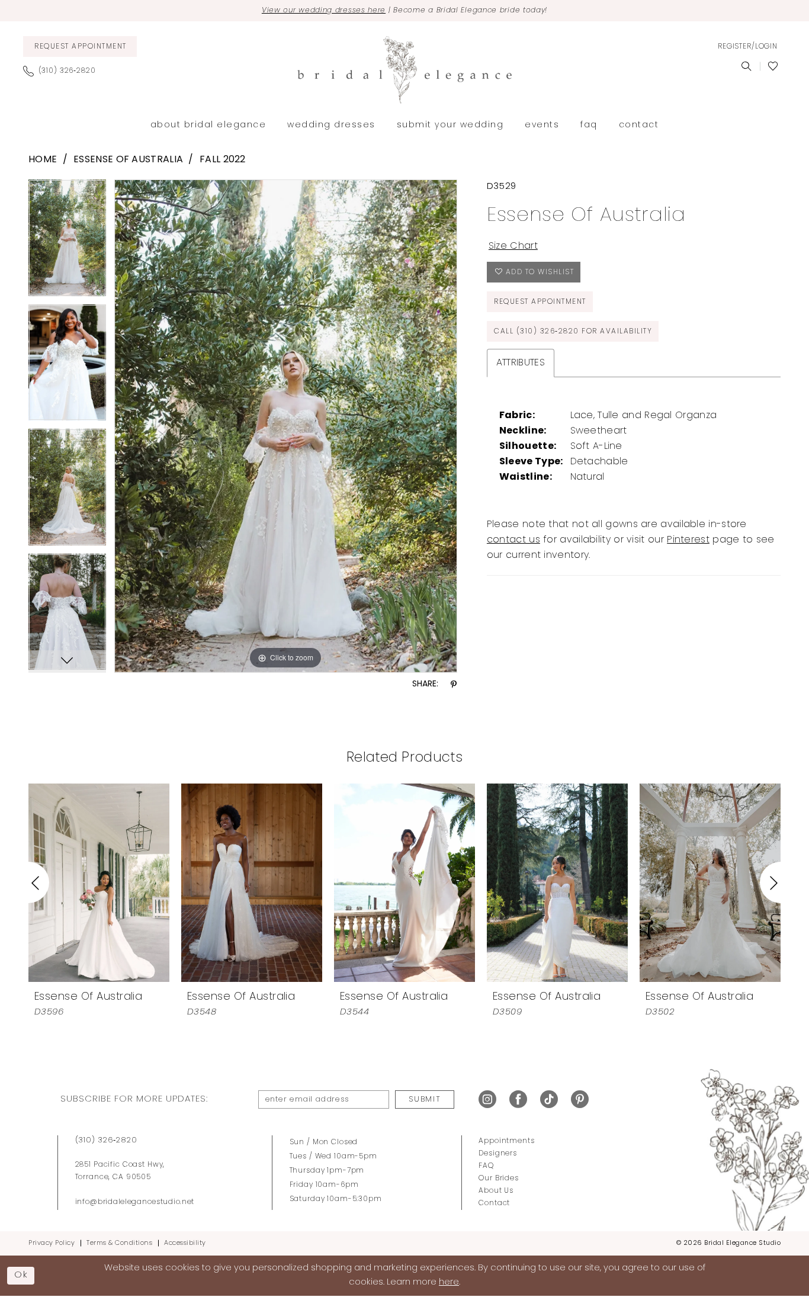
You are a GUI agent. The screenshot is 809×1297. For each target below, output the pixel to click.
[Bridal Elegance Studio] (404, 70)
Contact (494, 1203)
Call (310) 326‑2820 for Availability (573, 331)
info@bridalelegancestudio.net (135, 1202)
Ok (21, 1275)
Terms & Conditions (119, 1243)
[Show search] (746, 66)
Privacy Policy (51, 1243)
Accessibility (185, 1243)
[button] (747, 46)
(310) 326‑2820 (106, 1140)
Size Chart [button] (513, 246)
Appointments (506, 1141)
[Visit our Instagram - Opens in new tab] (487, 1099)
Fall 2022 (223, 160)
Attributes (520, 363)
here (449, 1282)
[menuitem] (80, 46)
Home (42, 160)
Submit (425, 1099)
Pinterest (688, 540)
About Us (496, 1191)
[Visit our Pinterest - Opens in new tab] (579, 1099)
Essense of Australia (128, 160)
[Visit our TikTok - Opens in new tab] (549, 1099)
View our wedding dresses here (324, 10)
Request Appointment (540, 302)
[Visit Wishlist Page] (773, 66)
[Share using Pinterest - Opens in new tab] (453, 685)
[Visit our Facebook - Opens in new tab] (518, 1099)
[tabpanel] (67, 241)
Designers (498, 1153)
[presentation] (98, 882)
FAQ (486, 1166)
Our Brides (499, 1178)
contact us (513, 540)
